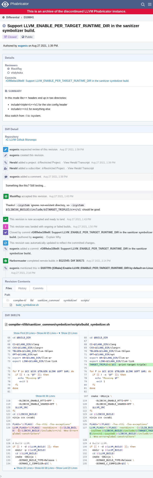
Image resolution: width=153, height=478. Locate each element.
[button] (149, 4)
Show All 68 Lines (44, 468)
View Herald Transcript (77, 162)
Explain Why (53, 237)
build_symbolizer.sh (27, 304)
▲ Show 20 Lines (23, 468)
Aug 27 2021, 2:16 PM (23, 273)
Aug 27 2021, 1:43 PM (61, 196)
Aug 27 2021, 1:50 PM (85, 226)
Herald (14, 162)
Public (29, 36)
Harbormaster (18, 260)
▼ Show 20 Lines (67, 333)
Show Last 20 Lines (66, 468)
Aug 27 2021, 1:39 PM (72, 149)
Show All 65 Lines (46, 333)
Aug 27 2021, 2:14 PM (98, 260)
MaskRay (16, 68)
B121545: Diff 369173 (71, 260)
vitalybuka (17, 72)
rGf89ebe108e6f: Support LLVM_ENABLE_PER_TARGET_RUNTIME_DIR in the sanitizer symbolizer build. (67, 80)
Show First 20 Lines (24, 333)
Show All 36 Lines (45, 396)
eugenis (23, 45)
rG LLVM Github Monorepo (21, 139)
